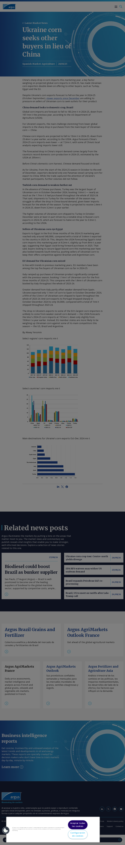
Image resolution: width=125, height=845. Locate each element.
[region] (53, 830)
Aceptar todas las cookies (77, 825)
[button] (6, 830)
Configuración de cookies (77, 834)
